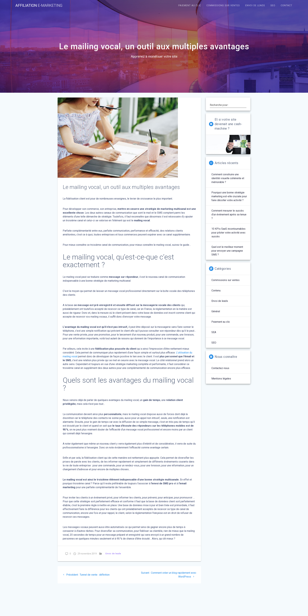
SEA (213, 332)
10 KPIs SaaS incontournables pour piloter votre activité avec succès (228, 232)
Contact (286, 5)
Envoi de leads (255, 5)
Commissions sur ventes (223, 5)
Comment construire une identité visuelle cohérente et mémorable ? (227, 178)
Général (215, 311)
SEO (272, 5)
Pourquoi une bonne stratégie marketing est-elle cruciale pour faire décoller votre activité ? (229, 196)
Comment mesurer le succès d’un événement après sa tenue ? (228, 214)
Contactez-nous (220, 368)
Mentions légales (221, 378)
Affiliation (38, 5)
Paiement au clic (189, 5)
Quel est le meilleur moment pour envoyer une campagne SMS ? (227, 250)
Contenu (216, 290)
